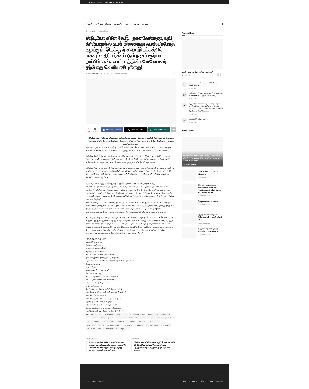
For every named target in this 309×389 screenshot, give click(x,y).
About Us (92, 2)
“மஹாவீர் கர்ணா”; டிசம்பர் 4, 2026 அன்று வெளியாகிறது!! (203, 84)
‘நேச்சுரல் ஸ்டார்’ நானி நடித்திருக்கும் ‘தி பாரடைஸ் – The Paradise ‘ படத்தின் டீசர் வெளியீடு (206, 94)
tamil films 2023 (152, 325)
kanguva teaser (154, 318)
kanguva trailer (168, 318)
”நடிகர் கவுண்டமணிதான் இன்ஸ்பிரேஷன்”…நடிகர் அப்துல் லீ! (210, 217)
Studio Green (122, 321)
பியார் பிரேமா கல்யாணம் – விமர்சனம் (197, 72)
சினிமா (94, 31)
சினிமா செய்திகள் (103, 31)
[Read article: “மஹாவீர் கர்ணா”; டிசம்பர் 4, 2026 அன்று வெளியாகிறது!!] (189, 232)
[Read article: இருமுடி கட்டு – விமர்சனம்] (189, 205)
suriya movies (127, 325)
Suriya (132, 321)
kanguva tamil (121, 318)
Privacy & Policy (109, 2)
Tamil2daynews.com (97, 381)
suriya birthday (153, 321)
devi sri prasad (109, 314)
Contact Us (119, 2)
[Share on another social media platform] (173, 129)
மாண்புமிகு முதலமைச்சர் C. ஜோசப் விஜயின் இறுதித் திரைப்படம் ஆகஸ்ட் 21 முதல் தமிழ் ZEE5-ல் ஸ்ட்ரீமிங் (201, 157)
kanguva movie (92, 318)
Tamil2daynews (93, 73)
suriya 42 (141, 321)
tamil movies (165, 325)
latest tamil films (108, 321)
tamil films (139, 325)
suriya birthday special (95, 325)
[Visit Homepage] (93, 12)
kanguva (151, 314)
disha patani (122, 314)
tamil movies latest (94, 329)
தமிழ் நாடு (99, 24)
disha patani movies (137, 314)
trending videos (122, 329)
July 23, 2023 (108, 73)
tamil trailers (109, 329)
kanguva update (93, 321)
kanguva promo (107, 318)
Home (88, 31)
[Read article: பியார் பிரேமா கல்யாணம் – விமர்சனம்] (202, 54)
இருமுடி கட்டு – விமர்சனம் (208, 201)
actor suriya (95, 314)
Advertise (99, 2)
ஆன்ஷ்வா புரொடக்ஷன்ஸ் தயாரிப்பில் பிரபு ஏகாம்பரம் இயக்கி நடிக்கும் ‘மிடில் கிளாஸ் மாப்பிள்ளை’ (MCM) (209, 188)
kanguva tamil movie (137, 318)
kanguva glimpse (163, 314)
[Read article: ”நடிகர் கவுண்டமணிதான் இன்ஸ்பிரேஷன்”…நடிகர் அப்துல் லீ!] (189, 218)
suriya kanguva (113, 325)
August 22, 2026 (190, 164)
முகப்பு (90, 24)
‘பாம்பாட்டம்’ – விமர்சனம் (197, 119)
